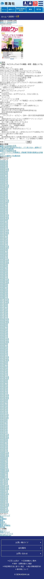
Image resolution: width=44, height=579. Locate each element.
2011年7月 (4, 423)
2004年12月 (4, 504)
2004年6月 (4, 507)
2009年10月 (4, 456)
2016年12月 (4, 319)
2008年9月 (4, 473)
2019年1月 (4, 278)
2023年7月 (4, 205)
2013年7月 (4, 383)
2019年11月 (4, 261)
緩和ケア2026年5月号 (8, 151)
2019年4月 (4, 273)
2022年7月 (4, 222)
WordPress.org (5, 535)
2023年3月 (4, 210)
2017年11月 (4, 301)
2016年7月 (4, 327)
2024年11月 (4, 187)
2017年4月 (4, 312)
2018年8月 (4, 286)
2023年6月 (4, 207)
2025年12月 (4, 169)
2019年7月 (4, 268)
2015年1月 (4, 355)
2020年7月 (4, 251)
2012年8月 (4, 402)
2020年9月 (4, 250)
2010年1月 (4, 451)
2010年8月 (4, 441)
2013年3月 (4, 390)
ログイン (30, 5)
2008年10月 (4, 471)
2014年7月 (4, 365)
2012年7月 (4, 403)
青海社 (8, 3)
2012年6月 (4, 405)
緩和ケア (12, 9)
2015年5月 (4, 349)
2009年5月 (4, 463)
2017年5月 (4, 311)
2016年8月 (4, 326)
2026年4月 (4, 164)
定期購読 (3, 519)
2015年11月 (4, 340)
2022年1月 (4, 228)
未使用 (2, 522)
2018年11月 (4, 281)
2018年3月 (4, 294)
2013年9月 (4, 380)
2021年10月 (4, 233)
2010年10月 (4, 438)
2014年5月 (4, 369)
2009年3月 (4, 466)
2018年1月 (4, 298)
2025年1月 (4, 184)
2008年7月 (4, 474)
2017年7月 (4, 307)
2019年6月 (4, 270)
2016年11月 (4, 321)
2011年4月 (4, 428)
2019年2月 (4, 276)
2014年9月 (4, 362)
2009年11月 (4, 454)
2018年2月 (4, 296)
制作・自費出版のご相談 (23, 564)
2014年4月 (4, 370)
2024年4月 (4, 195)
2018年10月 (4, 283)
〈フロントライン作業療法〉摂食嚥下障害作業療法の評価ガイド (21, 153)
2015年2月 (4, 354)
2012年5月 (4, 406)
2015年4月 (4, 350)
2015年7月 (4, 345)
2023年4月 (4, 208)
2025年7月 (4, 175)
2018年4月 (4, 293)
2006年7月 (4, 491)
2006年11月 (4, 487)
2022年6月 (4, 223)
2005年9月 (4, 496)
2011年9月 (4, 420)
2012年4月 (4, 408)
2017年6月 (4, 309)
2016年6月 (4, 329)
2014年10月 (4, 360)
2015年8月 (4, 344)
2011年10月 (4, 418)
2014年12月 (4, 357)
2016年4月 (4, 332)
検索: (2, 142)
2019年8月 (4, 266)
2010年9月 (4, 439)
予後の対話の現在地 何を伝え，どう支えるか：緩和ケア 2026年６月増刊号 (21, 148)
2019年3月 (4, 274)
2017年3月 (4, 314)
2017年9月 (4, 304)
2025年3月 (4, 182)
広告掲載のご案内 (29, 561)
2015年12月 (4, 339)
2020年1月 (4, 258)
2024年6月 (4, 192)
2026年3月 (4, 166)
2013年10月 (4, 378)
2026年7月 (4, 161)
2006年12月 (4, 486)
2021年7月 (4, 237)
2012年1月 (4, 413)
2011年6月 (4, 425)
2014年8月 (4, 364)
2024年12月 (4, 185)
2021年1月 (4, 245)
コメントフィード (6, 534)
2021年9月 (4, 235)
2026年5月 (4, 162)
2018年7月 (4, 288)
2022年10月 (4, 218)
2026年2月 (4, 167)
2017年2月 (4, 316)
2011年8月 (4, 421)
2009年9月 (4, 458)
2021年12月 (4, 230)
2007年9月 (4, 481)
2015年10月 (4, 342)
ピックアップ (5, 515)
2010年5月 (4, 446)
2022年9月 (4, 220)
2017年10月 (4, 303)
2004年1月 (4, 509)
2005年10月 (4, 494)
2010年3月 (4, 449)
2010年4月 (4, 448)
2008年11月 (4, 469)
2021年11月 (4, 232)
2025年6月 (4, 177)
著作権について (22, 569)
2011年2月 (4, 431)
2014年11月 (4, 359)
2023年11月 (4, 202)
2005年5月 (4, 499)
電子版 (38, 9)
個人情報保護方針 (34, 566)
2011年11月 (4, 416)
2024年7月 (4, 190)
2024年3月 (4, 197)
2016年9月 (4, 324)
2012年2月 (4, 411)
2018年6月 (4, 289)
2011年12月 (4, 415)
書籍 (30, 9)
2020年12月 (4, 246)
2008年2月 (4, 476)
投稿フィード (5, 532)
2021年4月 (4, 241)
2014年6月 (4, 367)
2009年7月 (4, 461)
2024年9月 (4, 189)
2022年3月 (4, 227)
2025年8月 (4, 174)
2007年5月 (4, 484)
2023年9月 (4, 204)
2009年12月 (4, 453)
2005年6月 (4, 497)
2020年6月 (4, 253)
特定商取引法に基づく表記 (14, 566)
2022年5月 (4, 225)
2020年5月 (4, 255)
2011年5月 (4, 426)
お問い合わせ (22, 553)
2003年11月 (4, 510)
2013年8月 (4, 382)
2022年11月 (4, 217)
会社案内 (22, 548)
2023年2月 (4, 212)
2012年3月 (4, 410)
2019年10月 (4, 263)
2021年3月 (4, 243)
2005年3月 (4, 501)
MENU (40, 3)
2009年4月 (4, 464)
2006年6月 (4, 492)
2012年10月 (4, 398)
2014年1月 (4, 375)
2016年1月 (4, 337)
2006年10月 (4, 489)
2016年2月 (4, 336)
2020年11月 (4, 248)
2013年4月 (4, 388)
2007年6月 (4, 482)
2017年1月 (4, 317)
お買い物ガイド (22, 542)
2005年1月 (4, 502)
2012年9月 (4, 400)
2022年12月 (4, 215)
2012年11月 (4, 397)
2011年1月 (4, 433)
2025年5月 (4, 179)
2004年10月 (4, 506)
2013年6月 (4, 385)
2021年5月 (4, 240)
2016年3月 (4, 334)
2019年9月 (4, 265)
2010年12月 (4, 435)
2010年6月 (4, 444)
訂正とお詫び (14, 561)
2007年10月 (4, 479)
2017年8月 (4, 306)
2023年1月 (4, 213)
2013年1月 (4, 393)
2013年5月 (4, 387)
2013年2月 (4, 392)
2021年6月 (4, 238)
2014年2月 (4, 373)
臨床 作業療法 (5, 525)
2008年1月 (4, 477)
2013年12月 (4, 377)
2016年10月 (4, 322)
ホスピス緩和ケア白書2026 (10, 156)
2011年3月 (4, 430)
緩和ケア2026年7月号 (8, 146)
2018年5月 (4, 291)
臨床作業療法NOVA (21, 9)
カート (35, 5)
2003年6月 (4, 512)
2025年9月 (4, 172)
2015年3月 (4, 352)
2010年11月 (4, 436)
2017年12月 (4, 299)
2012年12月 (4, 395)
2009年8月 (4, 459)
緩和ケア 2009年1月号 (8, 22)
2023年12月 (4, 200)
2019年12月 (4, 260)
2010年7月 (4, 443)
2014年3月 (4, 372)
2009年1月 (4, 468)
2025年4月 (4, 180)
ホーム (4, 9)
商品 (1, 517)
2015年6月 (4, 347)
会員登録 (25, 5)
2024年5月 (4, 194)
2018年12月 (4, 279)
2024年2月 (4, 199)
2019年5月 (4, 271)
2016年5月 (4, 331)
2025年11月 (4, 171)
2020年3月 (4, 256)
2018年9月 (4, 284)
